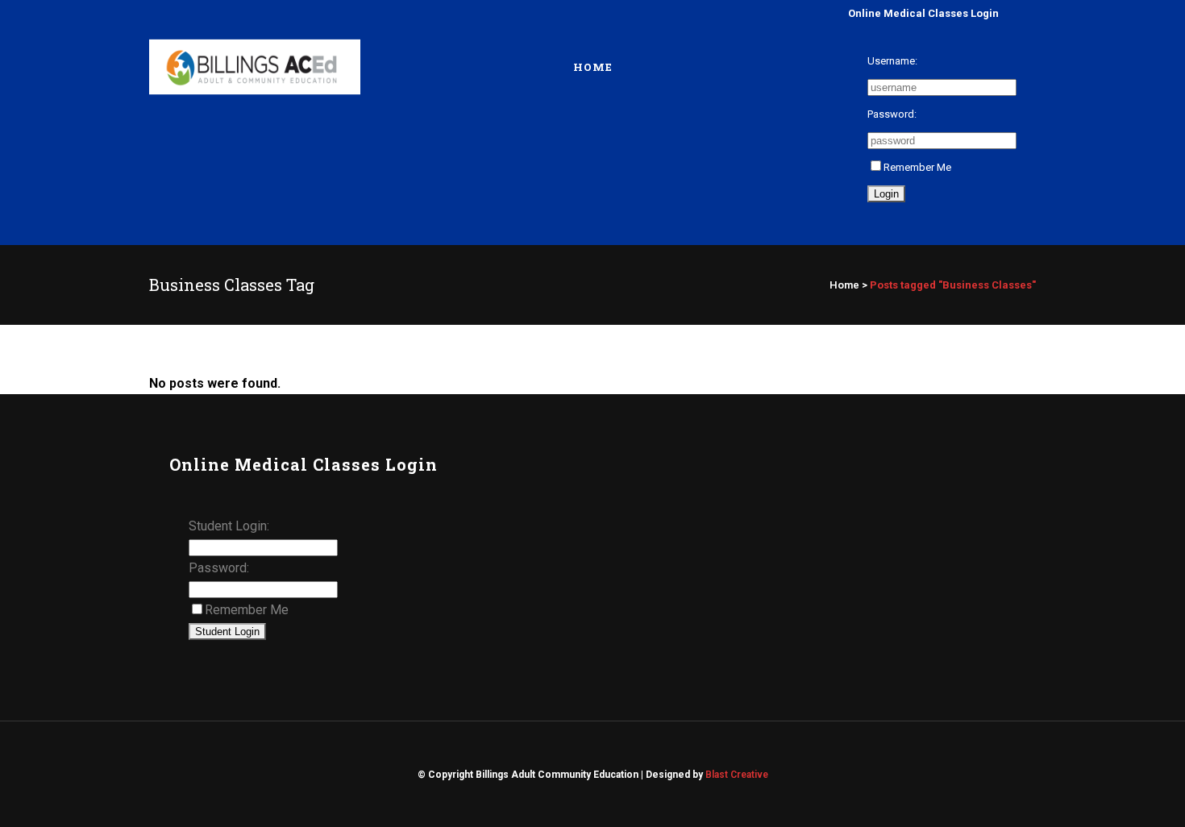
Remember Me (917, 167)
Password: (892, 114)
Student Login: (229, 526)
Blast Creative (736, 774)
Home (844, 285)
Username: (892, 61)
